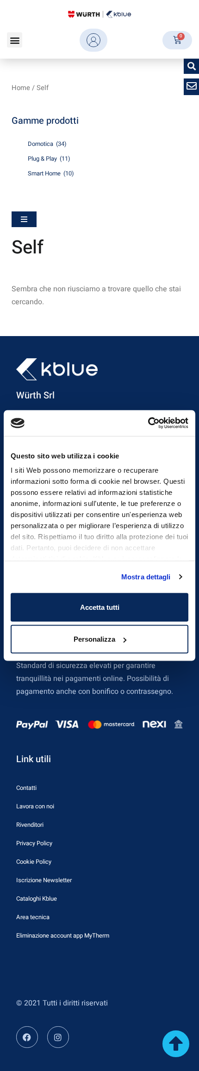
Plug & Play (49, 158)
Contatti (26, 787)
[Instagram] (58, 1037)
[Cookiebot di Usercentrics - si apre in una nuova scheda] (147, 423)
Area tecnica (33, 917)
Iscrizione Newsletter (44, 880)
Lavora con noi (35, 806)
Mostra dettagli (146, 577)
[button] (14, 40)
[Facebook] (27, 1037)
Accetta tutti (99, 607)
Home (21, 88)
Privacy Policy (34, 843)
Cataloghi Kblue (36, 898)
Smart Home (51, 173)
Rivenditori (30, 824)
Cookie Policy (33, 861)
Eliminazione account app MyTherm (62, 935)
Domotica (47, 143)
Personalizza (94, 639)
